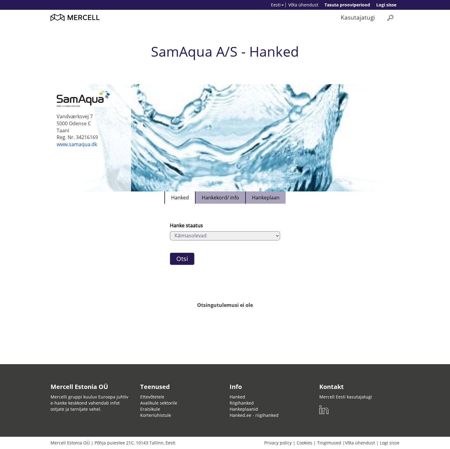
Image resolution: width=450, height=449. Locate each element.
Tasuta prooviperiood (347, 5)
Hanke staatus (186, 225)
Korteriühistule (155, 415)
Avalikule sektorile (158, 403)
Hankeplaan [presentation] (265, 197)
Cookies (304, 443)
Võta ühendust (303, 5)
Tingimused (329, 443)
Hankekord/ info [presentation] (220, 197)
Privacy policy (278, 443)
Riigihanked (242, 403)
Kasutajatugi (358, 17)
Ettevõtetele (152, 397)
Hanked (237, 397)
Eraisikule (150, 409)
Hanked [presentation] (180, 197)
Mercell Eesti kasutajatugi (345, 397)
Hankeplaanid (244, 409)
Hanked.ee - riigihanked (254, 415)
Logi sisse (386, 5)
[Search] (390, 17)
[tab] (179, 197)
